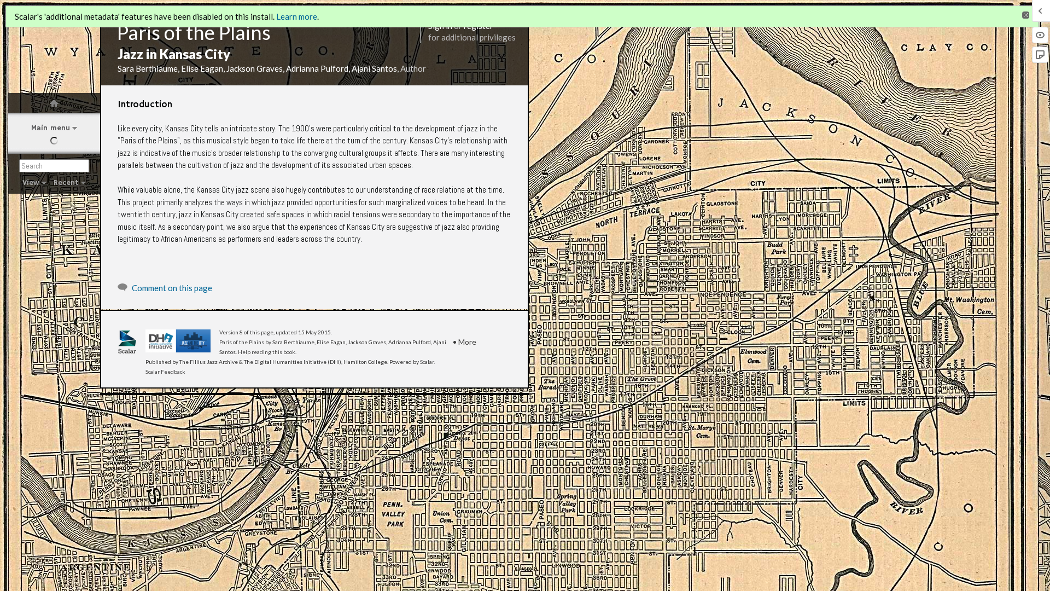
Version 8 (231, 332)
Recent (66, 183)
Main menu (50, 128)
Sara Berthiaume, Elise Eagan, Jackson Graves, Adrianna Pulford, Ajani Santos (257, 68)
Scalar (427, 361)
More (467, 341)
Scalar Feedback (165, 371)
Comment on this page (172, 288)
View (30, 183)
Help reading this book (266, 352)
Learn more (296, 16)
